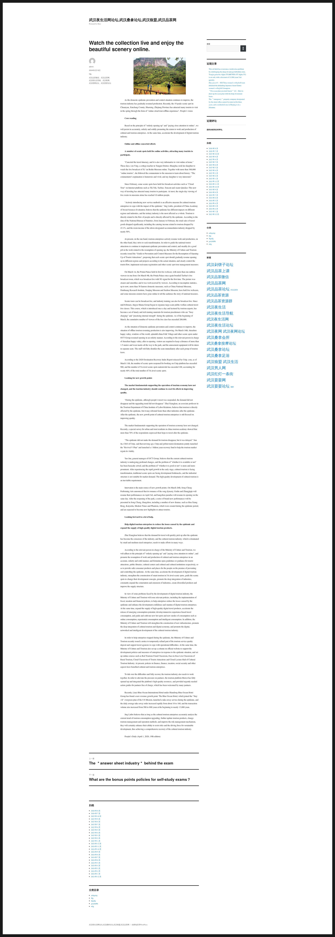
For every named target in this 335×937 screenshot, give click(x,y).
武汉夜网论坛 (94, 83)
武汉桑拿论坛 (218, 349)
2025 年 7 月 (95, 824)
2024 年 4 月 (95, 865)
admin (91, 66)
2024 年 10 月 (96, 849)
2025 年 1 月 (95, 841)
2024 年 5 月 (95, 863)
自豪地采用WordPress (139, 924)
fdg (90, 74)
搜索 (208, 44)
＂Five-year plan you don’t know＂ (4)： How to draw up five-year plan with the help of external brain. (226, 94)
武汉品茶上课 (218, 270)
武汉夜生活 (216, 306)
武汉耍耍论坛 (106, 83)
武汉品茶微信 (94, 77)
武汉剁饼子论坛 (220, 264)
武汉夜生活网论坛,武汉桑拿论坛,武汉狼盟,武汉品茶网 (132, 19)
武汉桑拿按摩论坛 (221, 343)
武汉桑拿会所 (218, 337)
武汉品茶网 (105, 77)
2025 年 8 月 (95, 821)
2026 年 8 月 (95, 811)
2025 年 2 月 (95, 838)
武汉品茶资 (234, 290)
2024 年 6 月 (95, 860)
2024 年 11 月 (96, 846)
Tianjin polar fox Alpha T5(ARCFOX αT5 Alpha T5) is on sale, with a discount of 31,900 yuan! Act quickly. (227, 77)
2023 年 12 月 (96, 876)
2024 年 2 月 (95, 871)
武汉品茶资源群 (219, 300)
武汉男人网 (216, 367)
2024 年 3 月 (95, 868)
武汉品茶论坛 (218, 288)
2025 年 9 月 (95, 819)
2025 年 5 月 (95, 830)
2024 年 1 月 (95, 874)
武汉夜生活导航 (95, 80)
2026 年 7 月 (95, 813)
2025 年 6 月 (95, 827)
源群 (232, 387)
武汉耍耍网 (216, 379)
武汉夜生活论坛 (220, 325)
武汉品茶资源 (218, 294)
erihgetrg (94, 895)
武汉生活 (230, 361)
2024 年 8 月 (95, 854)
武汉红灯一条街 (220, 373)
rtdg (92, 906)
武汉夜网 (106, 80)
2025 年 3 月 (95, 835)
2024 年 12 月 (96, 843)
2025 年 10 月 (96, 816)
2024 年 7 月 (95, 857)
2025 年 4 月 (95, 832)
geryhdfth (94, 903)
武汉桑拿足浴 (218, 355)
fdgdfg (93, 901)
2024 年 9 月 (95, 852)
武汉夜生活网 (218, 319)
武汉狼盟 (214, 361)
